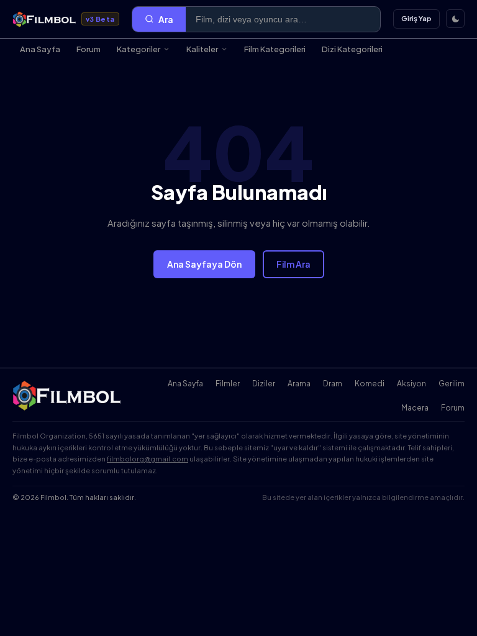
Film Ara (293, 264)
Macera (415, 407)
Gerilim (451, 383)
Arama (299, 383)
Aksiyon (411, 383)
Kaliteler (202, 49)
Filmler (228, 383)
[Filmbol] (67, 395)
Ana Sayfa (40, 49)
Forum (88, 49)
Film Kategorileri (275, 49)
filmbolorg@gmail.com (147, 459)
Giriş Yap (416, 18)
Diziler (263, 383)
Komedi (369, 383)
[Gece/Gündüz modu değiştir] (455, 18)
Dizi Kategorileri (352, 49)
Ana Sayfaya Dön (204, 264)
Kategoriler (138, 49)
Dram (332, 383)
